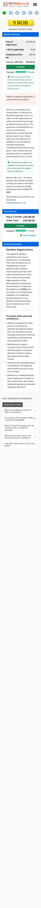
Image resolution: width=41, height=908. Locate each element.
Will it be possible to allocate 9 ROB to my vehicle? (18, 411)
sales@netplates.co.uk (16, 203)
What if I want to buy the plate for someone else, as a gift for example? (19, 427)
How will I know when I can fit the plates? (19, 444)
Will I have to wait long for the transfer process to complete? (18, 436)
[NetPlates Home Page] (16, 4)
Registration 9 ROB (12, 404)
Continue (20, 67)
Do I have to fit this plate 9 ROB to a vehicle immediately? (19, 418)
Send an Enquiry (29, 235)
